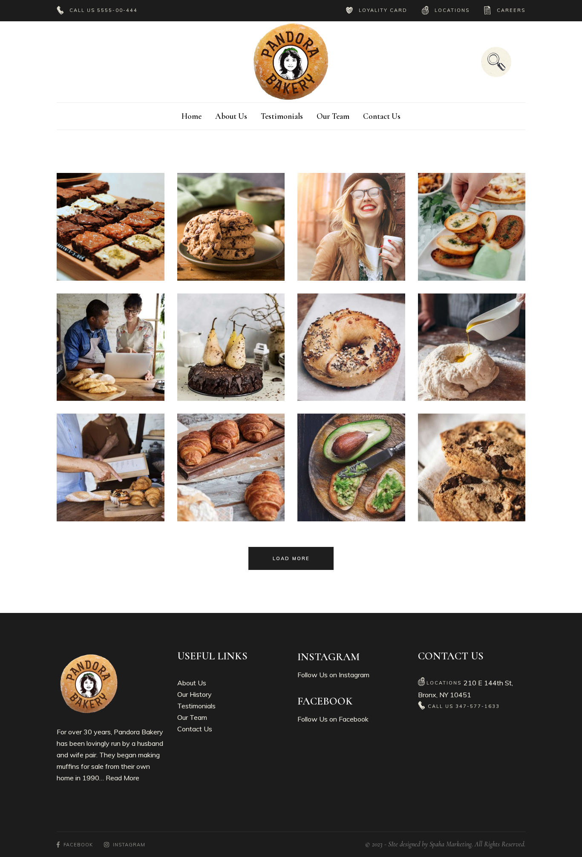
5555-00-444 (117, 10)
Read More (122, 778)
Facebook (354, 719)
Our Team (192, 717)
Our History (194, 694)
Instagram (354, 674)
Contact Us (194, 729)
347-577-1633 (477, 706)
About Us (191, 683)
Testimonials (196, 706)
